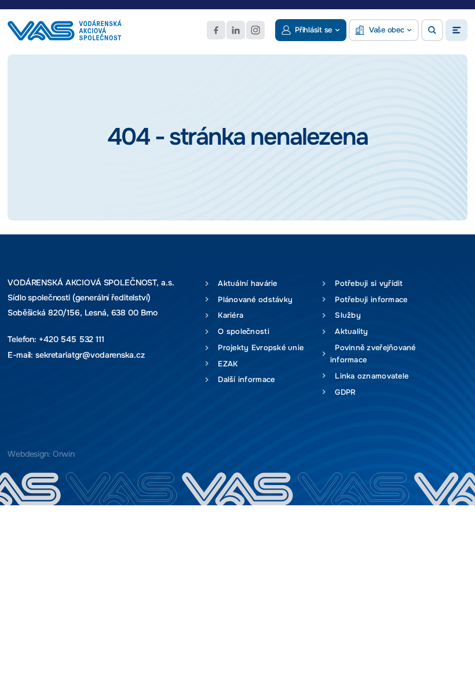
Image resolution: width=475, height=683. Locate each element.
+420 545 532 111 (71, 339)
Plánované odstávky (253, 299)
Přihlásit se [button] (313, 30)
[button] (432, 30)
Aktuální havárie (245, 283)
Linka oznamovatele (369, 376)
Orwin (64, 454)
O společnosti (241, 331)
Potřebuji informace (369, 299)
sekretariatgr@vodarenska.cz (89, 355)
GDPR (343, 392)
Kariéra (228, 315)
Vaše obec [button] (386, 30)
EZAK (225, 364)
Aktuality (349, 331)
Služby (345, 315)
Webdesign (28, 454)
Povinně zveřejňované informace (373, 354)
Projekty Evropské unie (258, 347)
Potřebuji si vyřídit (366, 283)
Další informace (244, 379)
